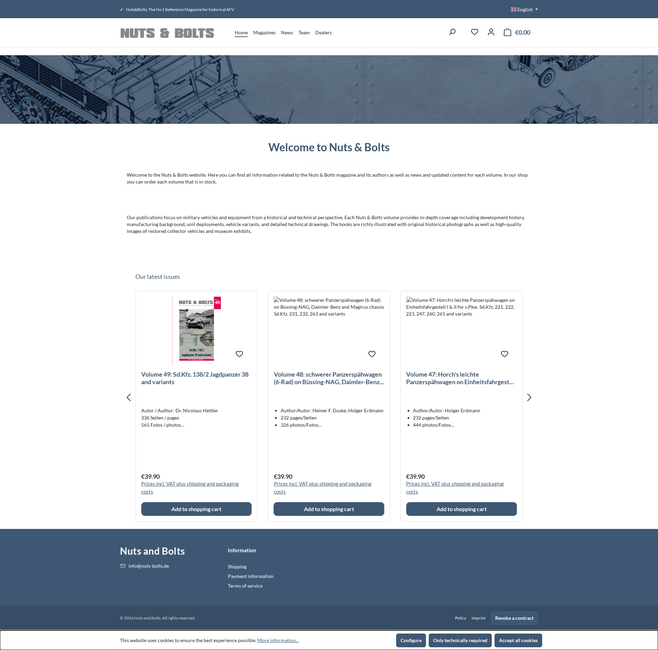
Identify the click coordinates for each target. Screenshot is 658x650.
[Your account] (491, 32)
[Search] (452, 32)
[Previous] (128, 398)
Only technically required (460, 640)
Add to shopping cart (196, 509)
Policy (460, 618)
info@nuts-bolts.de (149, 566)
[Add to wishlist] (239, 353)
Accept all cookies (518, 640)
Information (242, 550)
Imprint (478, 618)
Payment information (250, 576)
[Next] (529, 398)
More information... (278, 640)
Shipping (237, 566)
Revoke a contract (514, 618)
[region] (329, 397)
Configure (411, 640)
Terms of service (245, 586)
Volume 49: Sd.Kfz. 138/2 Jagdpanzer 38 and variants (194, 378)
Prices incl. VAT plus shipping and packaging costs (190, 488)
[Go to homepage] (167, 32)
